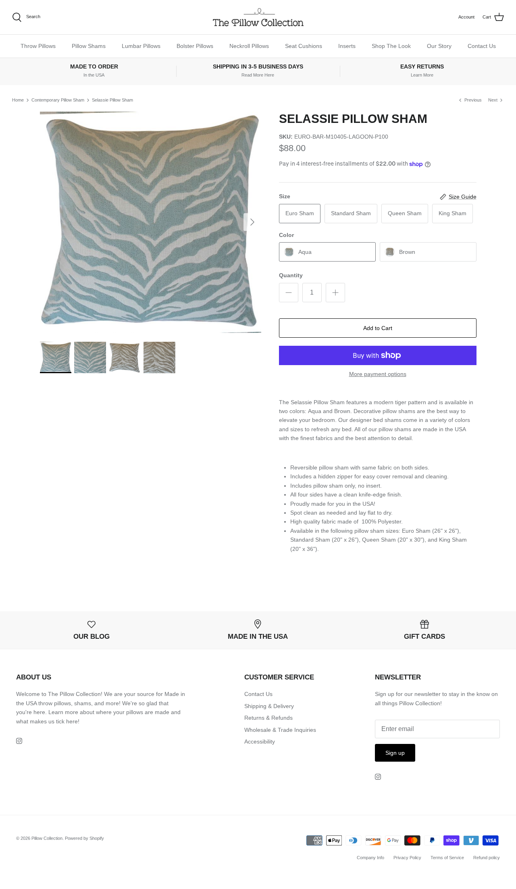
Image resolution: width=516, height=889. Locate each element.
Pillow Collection (46, 838)
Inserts (347, 46)
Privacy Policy (407, 857)
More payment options (377, 374)
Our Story (439, 46)
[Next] (252, 222)
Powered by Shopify (84, 838)
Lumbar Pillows (141, 46)
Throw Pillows (38, 46)
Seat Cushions (303, 46)
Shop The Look (391, 46)
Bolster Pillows (195, 46)
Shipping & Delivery (269, 706)
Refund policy (486, 857)
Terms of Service (447, 857)
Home (18, 100)
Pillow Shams (89, 46)
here (72, 721)
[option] (150, 222)
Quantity (291, 275)
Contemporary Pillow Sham (57, 100)
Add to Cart (377, 328)
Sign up (395, 753)
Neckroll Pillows (249, 46)
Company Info (370, 857)
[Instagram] (19, 741)
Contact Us (482, 46)
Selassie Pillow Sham (112, 100)
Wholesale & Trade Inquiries (280, 730)
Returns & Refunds (268, 718)
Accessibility (259, 741)
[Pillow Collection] (258, 17)
